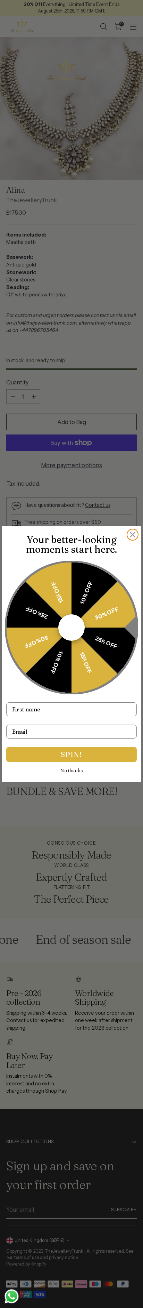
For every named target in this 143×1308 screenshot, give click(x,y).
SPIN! (71, 754)
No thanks (71, 770)
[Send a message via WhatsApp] (11, 1296)
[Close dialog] (132, 534)
